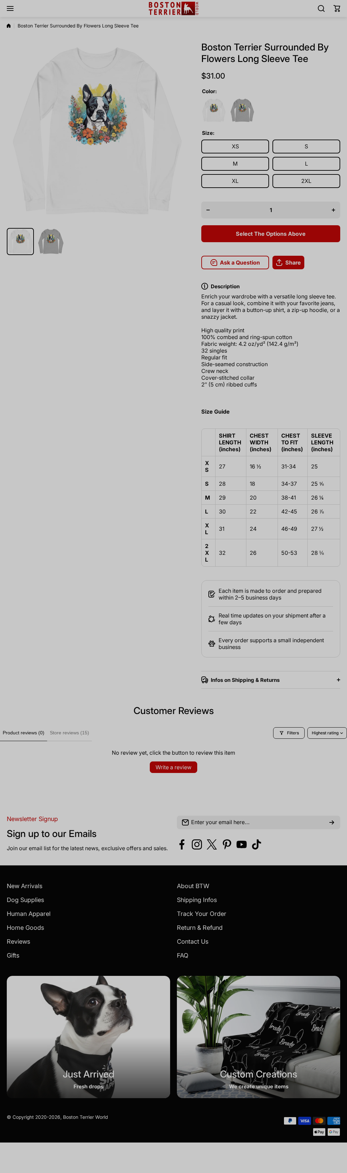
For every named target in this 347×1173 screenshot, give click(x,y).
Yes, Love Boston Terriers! (224, 636)
